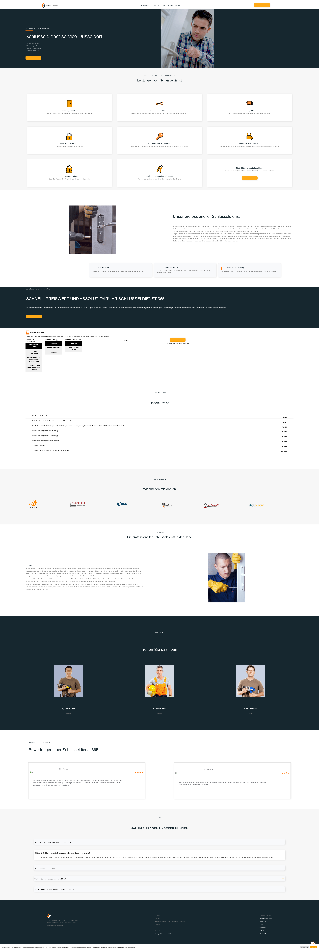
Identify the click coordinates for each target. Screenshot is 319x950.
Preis (163, 5)
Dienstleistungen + (145, 5)
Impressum (263, 933)
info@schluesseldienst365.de (164, 934)
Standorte (170, 5)
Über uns (156, 5)
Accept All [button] (313, 947)
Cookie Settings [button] (304, 947)
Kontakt (177, 5)
